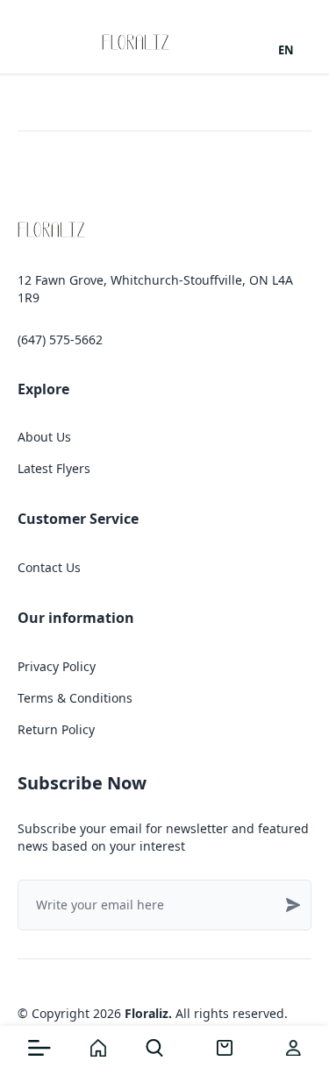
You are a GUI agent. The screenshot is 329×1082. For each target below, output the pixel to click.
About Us (44, 436)
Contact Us (49, 567)
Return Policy (56, 729)
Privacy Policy (57, 666)
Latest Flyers (54, 468)
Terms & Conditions (75, 698)
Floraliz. (148, 1013)
